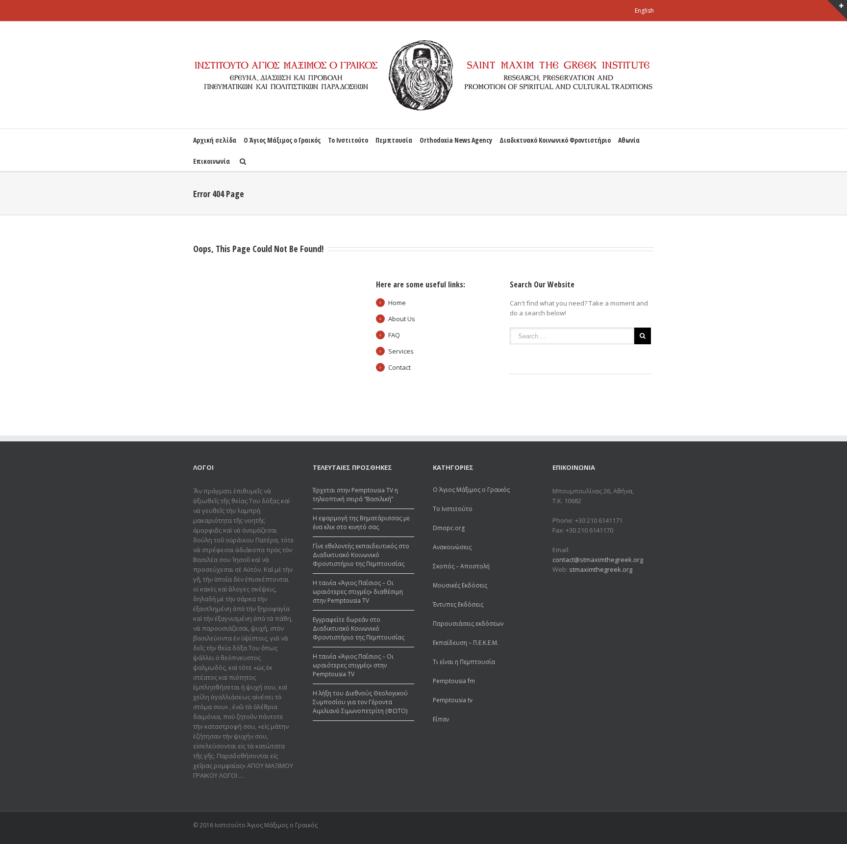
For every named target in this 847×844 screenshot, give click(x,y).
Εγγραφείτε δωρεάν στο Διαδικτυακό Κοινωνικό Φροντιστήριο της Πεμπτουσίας (358, 628)
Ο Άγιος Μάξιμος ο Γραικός (282, 140)
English (644, 10)
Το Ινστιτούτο (348, 140)
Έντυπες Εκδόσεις (458, 604)
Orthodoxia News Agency (456, 140)
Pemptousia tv (453, 700)
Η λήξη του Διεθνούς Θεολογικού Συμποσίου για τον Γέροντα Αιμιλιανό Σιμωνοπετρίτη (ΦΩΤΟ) (360, 702)
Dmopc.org (449, 528)
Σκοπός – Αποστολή (461, 566)
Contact (399, 367)
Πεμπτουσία (393, 140)
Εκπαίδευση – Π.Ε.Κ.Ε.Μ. (465, 643)
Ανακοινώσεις (452, 547)
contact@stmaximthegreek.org (597, 559)
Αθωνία (629, 140)
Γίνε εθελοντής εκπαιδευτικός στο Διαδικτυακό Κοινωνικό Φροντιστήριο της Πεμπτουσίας (361, 555)
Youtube (648, 826)
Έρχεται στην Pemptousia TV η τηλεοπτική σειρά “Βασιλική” (355, 494)
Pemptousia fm (454, 681)
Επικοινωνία (211, 161)
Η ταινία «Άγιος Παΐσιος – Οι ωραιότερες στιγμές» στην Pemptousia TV (353, 665)
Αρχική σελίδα (214, 140)
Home (397, 302)
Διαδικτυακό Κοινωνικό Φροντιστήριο (555, 140)
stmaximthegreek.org (600, 569)
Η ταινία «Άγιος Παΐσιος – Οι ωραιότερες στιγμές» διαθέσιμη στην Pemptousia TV (358, 592)
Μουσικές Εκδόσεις (460, 585)
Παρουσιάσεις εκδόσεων (468, 623)
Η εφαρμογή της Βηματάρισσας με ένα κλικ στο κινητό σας (361, 522)
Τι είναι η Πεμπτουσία (464, 662)
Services (401, 351)
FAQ (394, 335)
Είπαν (441, 719)
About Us (401, 318)
